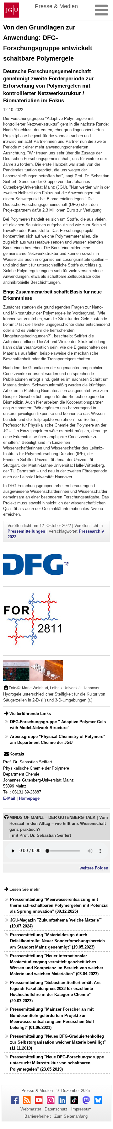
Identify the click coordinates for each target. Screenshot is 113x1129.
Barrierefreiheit (37, 1116)
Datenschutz (56, 1109)
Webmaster (30, 1109)
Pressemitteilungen (26, 531)
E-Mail (9, 798)
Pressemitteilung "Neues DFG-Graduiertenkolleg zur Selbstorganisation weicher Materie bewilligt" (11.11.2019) (58, 1042)
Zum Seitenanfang (71, 1116)
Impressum (81, 1109)
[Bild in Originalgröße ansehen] (33, 670)
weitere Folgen (94, 868)
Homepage (29, 798)
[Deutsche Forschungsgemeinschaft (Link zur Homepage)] (35, 564)
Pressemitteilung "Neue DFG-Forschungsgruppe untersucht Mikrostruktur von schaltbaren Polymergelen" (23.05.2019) (57, 1063)
